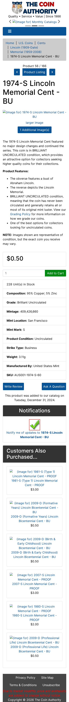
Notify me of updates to (34, 435)
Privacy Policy (25, 677)
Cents (41, 43)
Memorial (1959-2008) (26, 52)
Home (10, 43)
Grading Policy (20, 214)
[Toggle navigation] (10, 31)
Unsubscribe (51, 685)
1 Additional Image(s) (34, 130)
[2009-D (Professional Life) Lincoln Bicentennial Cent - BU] (34, 640)
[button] (10, 21)
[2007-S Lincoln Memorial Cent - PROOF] (34, 577)
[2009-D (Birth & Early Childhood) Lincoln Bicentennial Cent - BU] (34, 543)
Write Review (13, 386)
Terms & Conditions (23, 685)
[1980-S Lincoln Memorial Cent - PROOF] (34, 608)
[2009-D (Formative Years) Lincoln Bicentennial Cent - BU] (34, 507)
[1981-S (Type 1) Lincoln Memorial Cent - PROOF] (34, 473)
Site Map (47, 677)
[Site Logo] (34, 7)
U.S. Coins (26, 43)
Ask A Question (54, 386)
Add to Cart (55, 273)
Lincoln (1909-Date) (24, 47)
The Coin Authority (48, 700)
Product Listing (34, 72)
